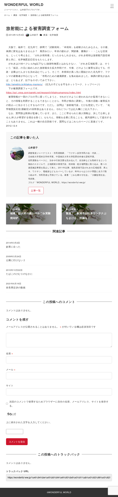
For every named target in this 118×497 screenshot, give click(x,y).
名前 (9, 353)
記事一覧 (36, 190)
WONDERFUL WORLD (23, 4)
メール (10, 369)
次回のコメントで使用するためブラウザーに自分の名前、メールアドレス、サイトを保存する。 (59, 403)
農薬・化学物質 (50, 34)
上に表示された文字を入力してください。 (29, 422)
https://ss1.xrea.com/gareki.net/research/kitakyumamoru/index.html (43, 92)
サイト (9, 385)
